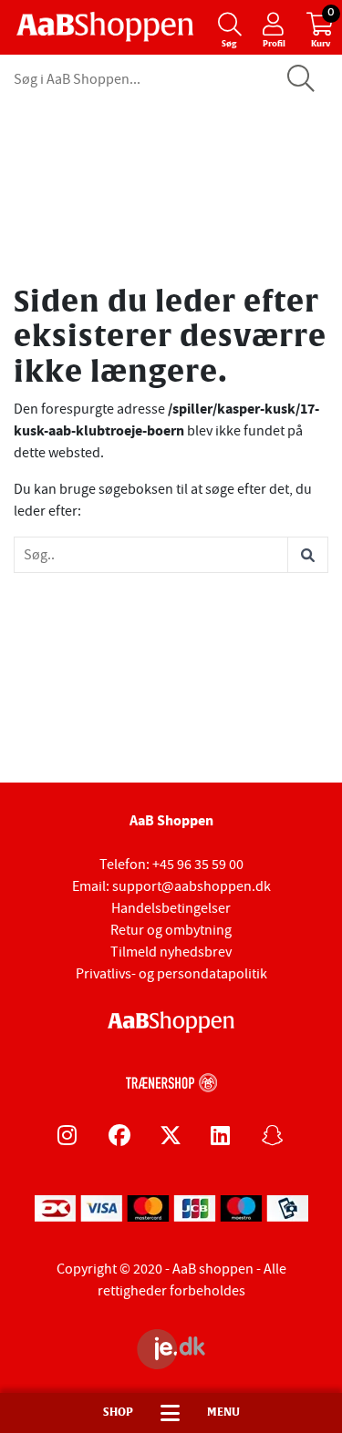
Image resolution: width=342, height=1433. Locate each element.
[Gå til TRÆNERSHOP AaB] (171, 1080)
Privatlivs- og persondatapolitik (171, 974)
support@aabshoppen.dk (191, 886)
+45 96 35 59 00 (198, 864)
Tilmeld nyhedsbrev (171, 952)
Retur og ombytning (171, 930)
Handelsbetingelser (171, 908)
